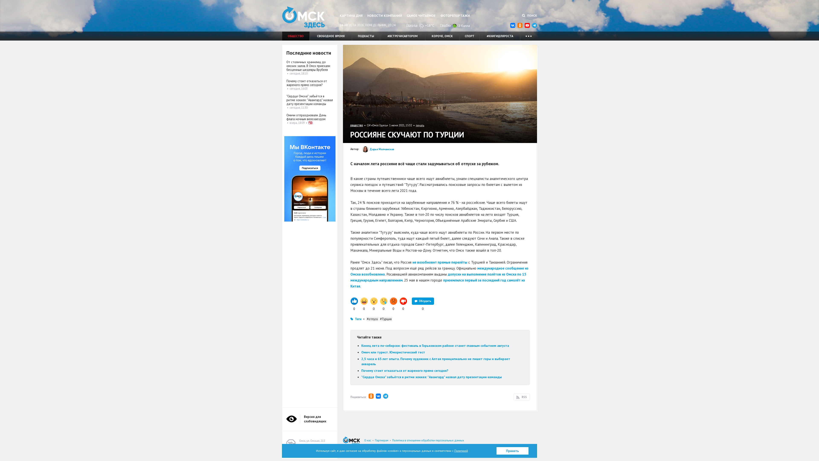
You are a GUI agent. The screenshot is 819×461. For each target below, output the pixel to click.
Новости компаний (384, 15)
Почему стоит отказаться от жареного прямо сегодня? (404, 370)
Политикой (461, 451)
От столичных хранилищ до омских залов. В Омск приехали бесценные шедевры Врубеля (308, 66)
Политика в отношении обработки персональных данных (428, 440)
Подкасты (366, 36)
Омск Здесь (303, 17)
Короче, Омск (442, 36)
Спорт (469, 36)
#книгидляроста (500, 36)
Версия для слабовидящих (315, 419)
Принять (512, 451)
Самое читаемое (421, 15)
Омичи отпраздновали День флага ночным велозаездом (306, 117)
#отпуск (372, 319)
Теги (358, 319)
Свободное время (331, 36)
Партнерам (381, 440)
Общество (296, 36)
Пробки (445, 25)
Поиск (531, 16)
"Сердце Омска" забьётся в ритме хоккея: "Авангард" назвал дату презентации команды (431, 377)
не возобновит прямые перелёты (439, 262)
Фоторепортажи (455, 15)
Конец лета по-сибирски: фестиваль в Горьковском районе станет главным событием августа (435, 345)
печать (420, 125)
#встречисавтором (403, 36)
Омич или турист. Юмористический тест (393, 352)
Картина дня (351, 15)
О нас (367, 440)
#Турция (386, 319)
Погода (411, 25)
